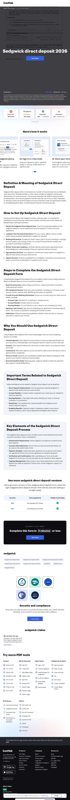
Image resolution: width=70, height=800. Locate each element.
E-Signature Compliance (42, 763)
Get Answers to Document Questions (10, 720)
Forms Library (23, 765)
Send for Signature (43, 669)
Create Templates (59, 683)
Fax (55, 676)
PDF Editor (22, 754)
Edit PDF (24, 665)
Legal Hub (38, 761)
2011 (12, 509)
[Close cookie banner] (65, 795)
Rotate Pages (26, 687)
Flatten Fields (26, 676)
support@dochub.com (9, 755)
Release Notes (39, 767)
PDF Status (57, 680)
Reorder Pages (26, 691)
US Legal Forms (55, 761)
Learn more (35, 619)
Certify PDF (25, 709)
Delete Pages (26, 694)
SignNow (53, 763)
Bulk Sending (42, 687)
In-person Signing (43, 678)
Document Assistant (12, 705)
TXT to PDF (9, 669)
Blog (52, 754)
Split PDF (25, 680)
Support (37, 765)
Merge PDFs (26, 683)
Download (25, 727)
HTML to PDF (10, 687)
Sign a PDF (41, 665)
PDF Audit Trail (26, 705)
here (7, 742)
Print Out (24, 730)
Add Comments (58, 665)
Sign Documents (24, 758)
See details (7, 92)
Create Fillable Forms (58, 688)
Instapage (54, 767)
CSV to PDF (9, 683)
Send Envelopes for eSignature (44, 673)
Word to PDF (10, 665)
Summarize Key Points (10, 713)
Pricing (21, 763)
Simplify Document (11, 709)
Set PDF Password (27, 712)
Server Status (23, 761)
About (37, 754)
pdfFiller (53, 758)
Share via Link (58, 669)
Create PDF (25, 669)
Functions (22, 769)
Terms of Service (40, 756)
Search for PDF (26, 720)
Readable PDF (26, 716)
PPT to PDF (9, 680)
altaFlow (53, 765)
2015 (12, 503)
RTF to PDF (9, 691)
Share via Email (58, 672)
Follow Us (7, 761)
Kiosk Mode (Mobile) (41, 682)
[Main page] (8, 3)
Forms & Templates (25, 756)
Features (21, 767)
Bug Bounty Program (41, 769)
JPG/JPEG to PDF (11, 676)
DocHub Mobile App (57, 756)
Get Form (35, 58)
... (45, 796)
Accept (56, 795)
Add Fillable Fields (27, 672)
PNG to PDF (9, 672)
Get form (35, 537)
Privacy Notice (39, 758)
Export (24, 723)
